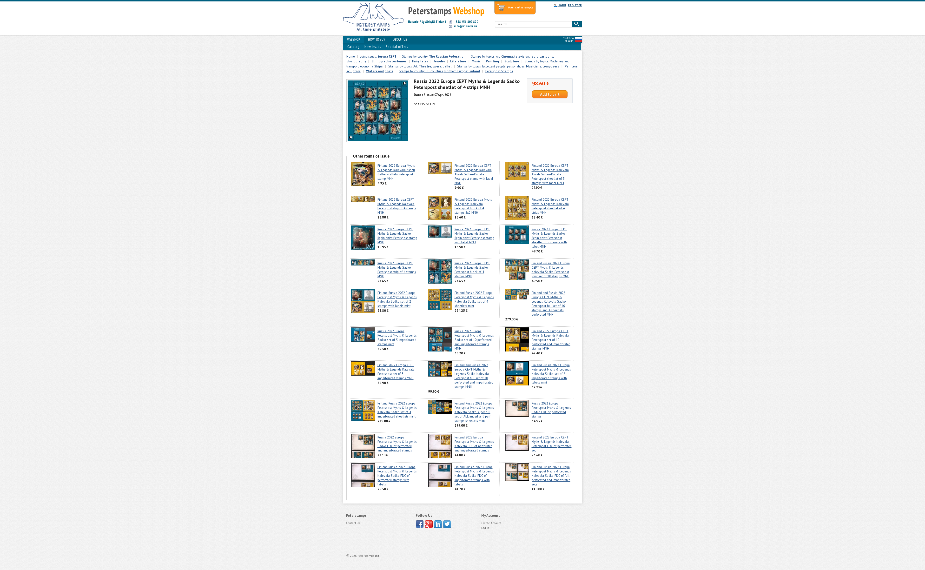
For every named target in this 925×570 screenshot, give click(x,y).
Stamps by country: (433, 56)
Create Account (491, 523)
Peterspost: (499, 71)
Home (350, 56)
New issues (372, 46)
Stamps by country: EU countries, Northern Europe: (439, 71)
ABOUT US (400, 39)
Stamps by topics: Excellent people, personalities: (508, 66)
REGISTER (575, 5)
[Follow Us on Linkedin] (438, 524)
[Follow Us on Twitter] (447, 524)
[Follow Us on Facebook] (419, 524)
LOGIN (562, 5)
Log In (485, 528)
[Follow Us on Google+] (429, 524)
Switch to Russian (568, 39)
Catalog (353, 46)
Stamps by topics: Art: (420, 66)
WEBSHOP (353, 39)
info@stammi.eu (465, 26)
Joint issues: (378, 56)
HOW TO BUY (376, 39)
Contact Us (353, 523)
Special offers (397, 46)
